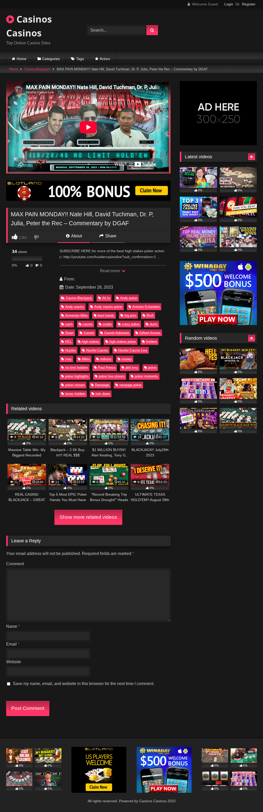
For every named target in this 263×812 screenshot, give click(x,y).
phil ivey (132, 367)
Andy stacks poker (108, 307)
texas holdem (75, 394)
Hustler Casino (97, 350)
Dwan (69, 333)
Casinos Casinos (29, 26)
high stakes (90, 342)
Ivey (68, 359)
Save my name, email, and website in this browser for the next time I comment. (83, 683)
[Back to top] (247, 797)
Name (13, 626)
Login (228, 4)
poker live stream (112, 376)
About (76, 236)
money (127, 359)
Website (13, 662)
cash (68, 324)
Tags (80, 59)
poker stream (75, 385)
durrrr (153, 324)
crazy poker (130, 324)
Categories (51, 59)
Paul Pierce (106, 367)
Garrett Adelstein (116, 333)
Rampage (102, 385)
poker (152, 367)
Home (21, 59)
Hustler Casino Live (132, 350)
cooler (107, 324)
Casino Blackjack (37, 69)
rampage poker (130, 385)
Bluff (150, 315)
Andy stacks (74, 307)
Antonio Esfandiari (146, 307)
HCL (68, 342)
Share (110, 236)
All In (106, 298)
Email (12, 644)
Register (249, 4)
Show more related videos (88, 517)
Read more (110, 271)
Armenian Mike (76, 315)
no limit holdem (76, 367)
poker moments (146, 376)
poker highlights (77, 376)
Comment (15, 564)
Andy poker (128, 298)
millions (105, 359)
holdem (151, 342)
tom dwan (103, 394)
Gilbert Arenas (150, 333)
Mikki (86, 359)
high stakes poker (122, 342)
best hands (106, 315)
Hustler (70, 350)
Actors (105, 59)
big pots (130, 315)
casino (87, 324)
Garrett (89, 333)
